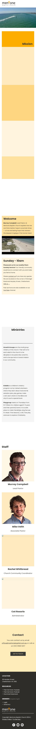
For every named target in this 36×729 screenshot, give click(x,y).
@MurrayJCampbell (21, 469)
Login (5, 702)
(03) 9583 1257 (19, 646)
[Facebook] (22, 724)
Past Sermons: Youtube (12, 690)
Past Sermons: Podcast (12, 692)
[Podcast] (13, 724)
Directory (7, 704)
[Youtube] (18, 724)
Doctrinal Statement (11, 694)
